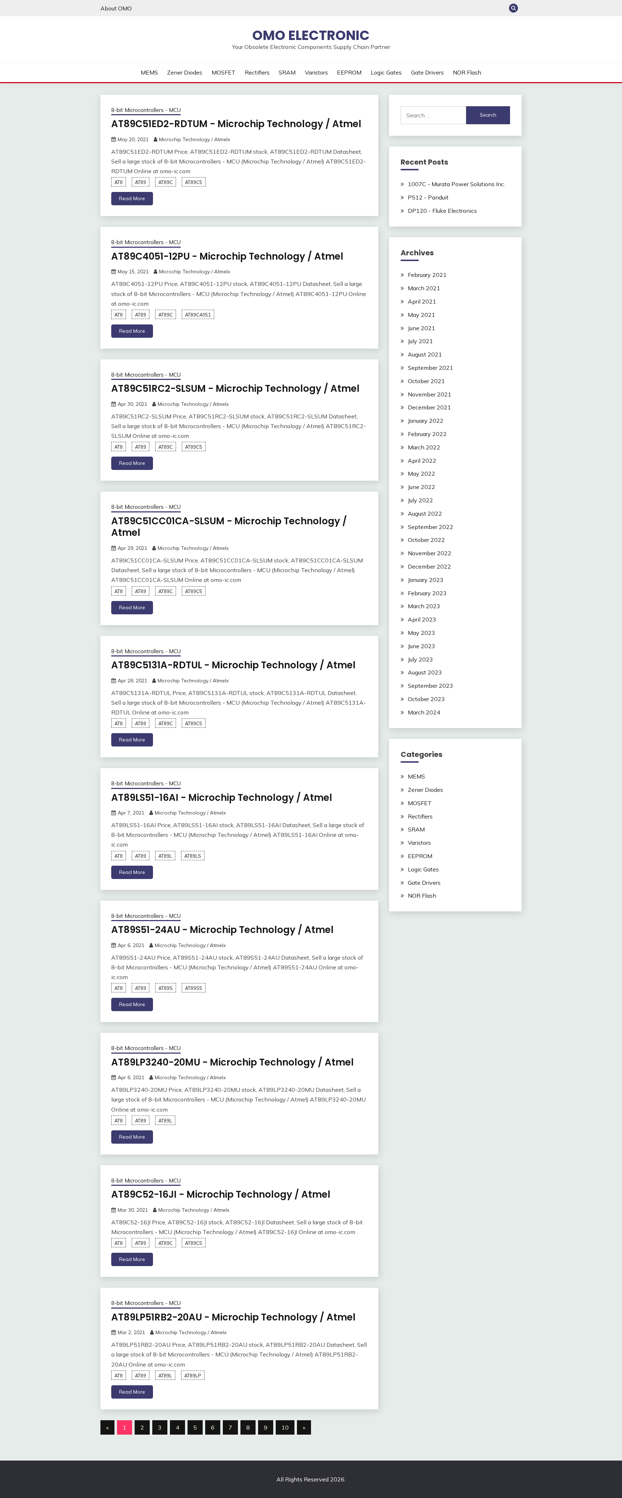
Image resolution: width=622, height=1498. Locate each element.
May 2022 (421, 473)
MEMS (149, 72)
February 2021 (427, 274)
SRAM (287, 72)
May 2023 (421, 632)
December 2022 (429, 566)
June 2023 (421, 646)
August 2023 (425, 672)
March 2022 (424, 447)
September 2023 (430, 685)
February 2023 (427, 593)
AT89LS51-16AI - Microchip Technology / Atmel (221, 797)
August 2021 (425, 354)
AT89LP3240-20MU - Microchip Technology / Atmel (232, 1062)
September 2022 (430, 526)
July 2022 (420, 500)
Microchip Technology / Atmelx (194, 139)
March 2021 (424, 288)
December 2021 (429, 407)
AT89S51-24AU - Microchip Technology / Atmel (222, 929)
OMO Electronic (311, 35)
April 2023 (422, 619)
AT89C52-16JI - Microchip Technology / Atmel (220, 1194)
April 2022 (422, 460)
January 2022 (425, 420)
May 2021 (421, 314)
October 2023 (426, 699)
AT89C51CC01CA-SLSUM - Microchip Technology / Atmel (229, 527)
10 (285, 1427)
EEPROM (349, 72)
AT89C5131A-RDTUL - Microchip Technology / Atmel (233, 665)
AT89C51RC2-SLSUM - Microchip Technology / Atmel (235, 388)
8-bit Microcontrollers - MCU (146, 110)
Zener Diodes (184, 72)
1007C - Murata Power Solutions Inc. (456, 184)
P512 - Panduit (428, 197)
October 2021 (426, 381)
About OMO (116, 8)
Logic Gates (386, 72)
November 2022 (429, 553)
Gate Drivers (427, 72)
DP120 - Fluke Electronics (442, 210)
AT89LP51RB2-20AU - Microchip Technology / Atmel (233, 1317)
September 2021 (430, 367)
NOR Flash (467, 72)
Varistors (316, 72)
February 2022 (427, 434)
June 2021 (421, 328)
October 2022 (426, 539)
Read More (132, 198)
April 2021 (422, 301)
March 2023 (424, 606)
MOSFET (223, 72)
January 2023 (425, 579)
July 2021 (420, 341)
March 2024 (424, 712)
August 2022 (425, 513)
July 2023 (420, 659)
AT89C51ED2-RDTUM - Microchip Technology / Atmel (236, 123)
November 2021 (429, 394)
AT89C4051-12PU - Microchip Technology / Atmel (227, 256)
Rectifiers (257, 72)
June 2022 (421, 486)
